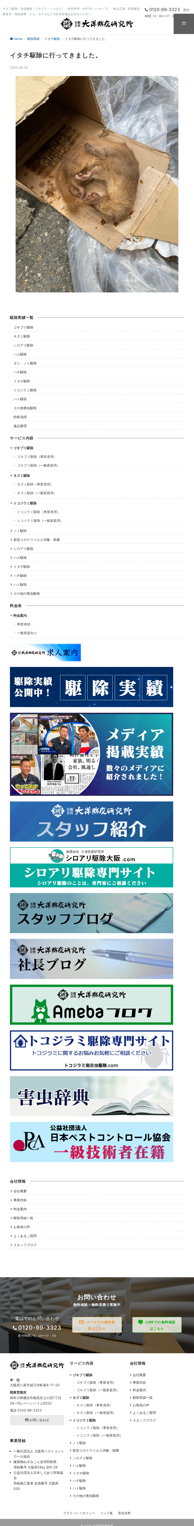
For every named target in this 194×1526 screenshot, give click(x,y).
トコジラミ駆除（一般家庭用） (40, 521)
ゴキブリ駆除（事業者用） (37, 457)
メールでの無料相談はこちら (100, 1325)
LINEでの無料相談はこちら (161, 1325)
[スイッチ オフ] (184, 24)
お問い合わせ (38, 1420)
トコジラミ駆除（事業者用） (38, 512)
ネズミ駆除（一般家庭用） (37, 493)
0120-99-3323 (30, 1410)
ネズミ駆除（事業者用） (35, 484)
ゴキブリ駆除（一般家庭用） (38, 465)
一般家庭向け (27, 633)
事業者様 (23, 624)
